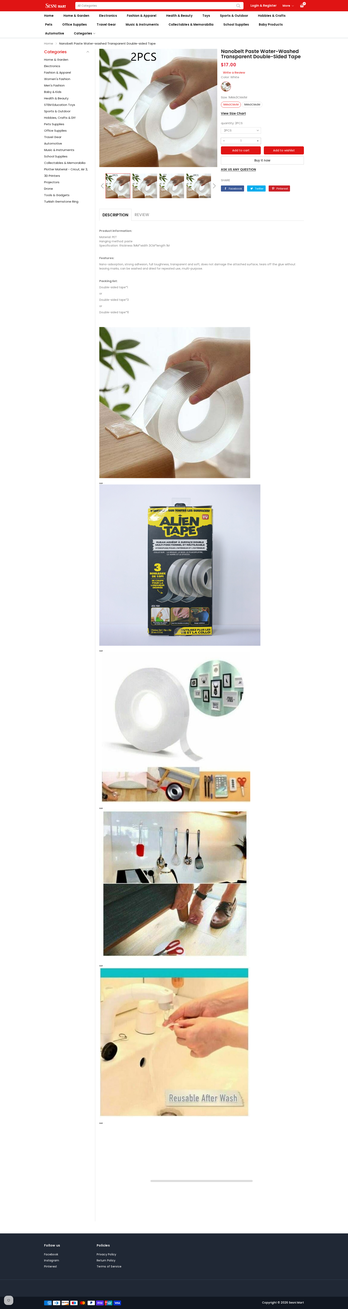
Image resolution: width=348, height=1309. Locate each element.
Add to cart (241, 150)
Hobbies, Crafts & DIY (60, 118)
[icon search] (238, 5)
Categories (83, 33)
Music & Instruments (59, 150)
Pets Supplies (54, 124)
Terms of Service (109, 1266)
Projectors (51, 182)
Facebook (51, 1254)
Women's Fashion (57, 79)
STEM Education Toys (59, 105)
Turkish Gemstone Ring (61, 201)
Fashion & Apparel (141, 16)
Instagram (51, 1260)
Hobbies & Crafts (272, 16)
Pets (48, 24)
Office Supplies (74, 24)
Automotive (54, 33)
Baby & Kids (52, 92)
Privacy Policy (106, 1254)
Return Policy (106, 1260)
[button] (102, 186)
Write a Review (234, 72)
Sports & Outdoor (234, 16)
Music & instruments (142, 24)
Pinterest (50, 1266)
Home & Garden (76, 16)
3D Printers (52, 176)
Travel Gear (106, 24)
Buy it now (262, 160)
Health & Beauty (179, 16)
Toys (206, 16)
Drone (48, 188)
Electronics (108, 16)
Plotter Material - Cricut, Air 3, (66, 169)
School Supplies (236, 24)
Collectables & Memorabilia (191, 24)
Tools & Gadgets (56, 195)
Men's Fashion (54, 85)
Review (142, 215)
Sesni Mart (296, 1303)
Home (49, 16)
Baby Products (271, 24)
